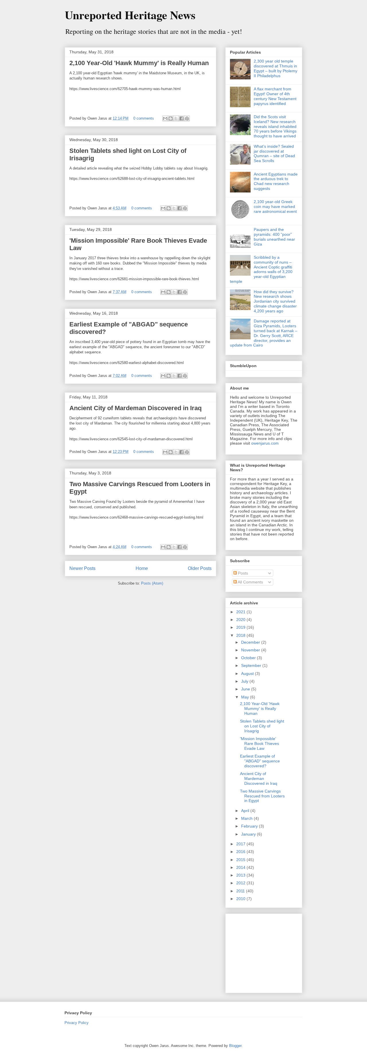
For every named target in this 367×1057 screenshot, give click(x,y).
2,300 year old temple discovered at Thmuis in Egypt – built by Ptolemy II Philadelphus (275, 68)
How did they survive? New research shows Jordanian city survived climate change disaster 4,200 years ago (275, 301)
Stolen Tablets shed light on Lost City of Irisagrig (262, 726)
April (245, 810)
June (246, 689)
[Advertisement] (266, 952)
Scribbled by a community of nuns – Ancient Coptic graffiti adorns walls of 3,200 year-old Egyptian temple (261, 269)
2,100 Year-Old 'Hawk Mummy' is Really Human (139, 63)
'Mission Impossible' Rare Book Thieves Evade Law (259, 743)
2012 (241, 883)
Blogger (235, 1046)
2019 (241, 627)
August (248, 673)
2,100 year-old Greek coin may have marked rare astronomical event (275, 206)
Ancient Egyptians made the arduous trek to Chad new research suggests (276, 181)
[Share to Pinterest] (187, 118)
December (251, 642)
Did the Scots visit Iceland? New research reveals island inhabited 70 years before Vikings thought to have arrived (275, 126)
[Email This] (165, 118)
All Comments (250, 582)
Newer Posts (82, 568)
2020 (241, 619)
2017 (241, 844)
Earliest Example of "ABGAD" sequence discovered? (260, 761)
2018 (241, 635)
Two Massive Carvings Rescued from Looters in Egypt (262, 796)
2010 (241, 898)
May (245, 697)
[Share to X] (176, 118)
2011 (241, 891)
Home (142, 568)
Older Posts (200, 568)
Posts (242, 573)
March (247, 818)
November (251, 650)
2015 (241, 859)
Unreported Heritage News (130, 14)
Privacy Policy (77, 1023)
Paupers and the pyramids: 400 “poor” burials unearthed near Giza (274, 236)
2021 (241, 612)
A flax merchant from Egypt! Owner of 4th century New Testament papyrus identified (275, 96)
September (251, 665)
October (249, 657)
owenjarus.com (265, 443)
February (250, 826)
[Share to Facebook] (181, 118)
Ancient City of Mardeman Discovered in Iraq (135, 408)
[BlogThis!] (170, 118)
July (245, 681)
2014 (241, 867)
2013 (241, 875)
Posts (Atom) (152, 583)
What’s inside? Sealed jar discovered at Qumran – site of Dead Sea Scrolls (274, 153)
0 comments (143, 118)
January (249, 834)
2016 (241, 851)
